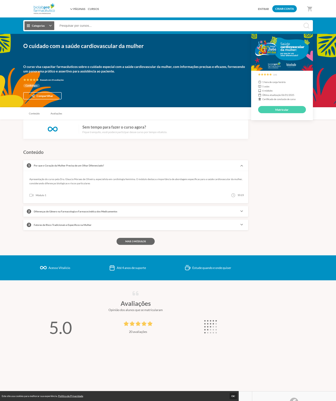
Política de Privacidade (70, 396)
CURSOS (93, 8)
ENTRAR (263, 8)
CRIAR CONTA (284, 8)
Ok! (233, 396)
